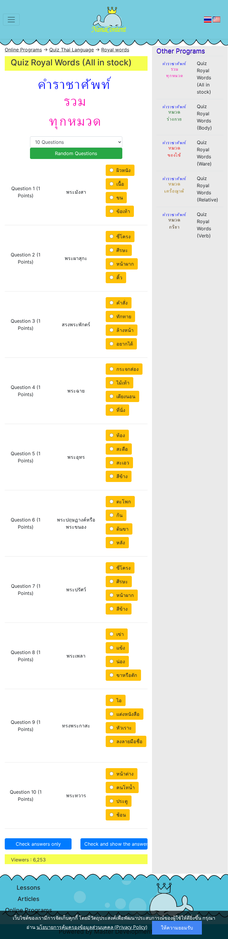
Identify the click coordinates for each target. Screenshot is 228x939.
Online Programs (23, 50)
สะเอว (122, 463)
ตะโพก (123, 502)
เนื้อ (119, 184)
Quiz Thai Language (71, 50)
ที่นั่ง (120, 410)
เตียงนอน (125, 396)
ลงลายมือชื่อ (128, 741)
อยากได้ (124, 344)
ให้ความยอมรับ (177, 927)
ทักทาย (123, 316)
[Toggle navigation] (11, 20)
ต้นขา (122, 529)
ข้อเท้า (122, 211)
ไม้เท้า (122, 383)
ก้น (119, 515)
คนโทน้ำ (125, 787)
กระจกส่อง (127, 369)
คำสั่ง (121, 303)
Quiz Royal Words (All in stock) (204, 77)
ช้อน (120, 815)
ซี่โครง (123, 237)
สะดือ (121, 449)
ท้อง (120, 435)
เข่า (119, 634)
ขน (119, 198)
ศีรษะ (121, 250)
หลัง (120, 543)
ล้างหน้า (124, 330)
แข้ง (120, 648)
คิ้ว (118, 278)
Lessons (28, 887)
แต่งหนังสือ (127, 714)
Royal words (115, 50)
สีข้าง (121, 476)
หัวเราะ (123, 728)
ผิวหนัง (123, 170)
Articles (28, 898)
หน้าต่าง (124, 774)
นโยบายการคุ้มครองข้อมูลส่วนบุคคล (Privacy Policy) (92, 927)
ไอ (118, 700)
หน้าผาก (124, 264)
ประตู (121, 801)
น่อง (120, 661)
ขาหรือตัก (126, 675)
